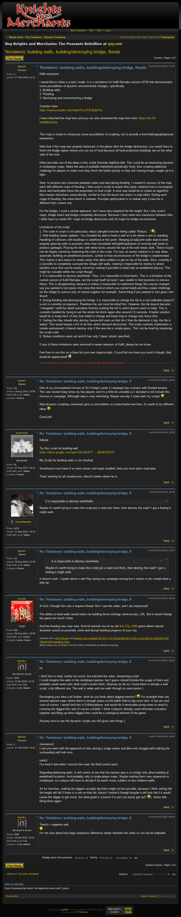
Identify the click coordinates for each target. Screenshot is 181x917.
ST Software (82, 912)
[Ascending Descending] (127, 857)
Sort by (94, 857)
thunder (22, 661)
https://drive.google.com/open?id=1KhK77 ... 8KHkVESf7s (77, 452)
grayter (22, 380)
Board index (16, 37)
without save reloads (85, 638)
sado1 (22, 492)
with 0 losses (62, 638)
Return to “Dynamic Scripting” (23, 873)
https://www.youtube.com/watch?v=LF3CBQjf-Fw (71, 110)
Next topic (142, 37)
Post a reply (11, 56)
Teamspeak (167, 37)
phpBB (64, 909)
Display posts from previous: (58, 857)
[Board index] (39, 27)
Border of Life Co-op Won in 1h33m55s (143, 638)
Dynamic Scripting (54, 37)
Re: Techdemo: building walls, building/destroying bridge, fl (85, 381)
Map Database (77, 30)
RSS (99, 30)
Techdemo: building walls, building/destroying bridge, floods (62, 51)
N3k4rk (22, 66)
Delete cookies (148, 896)
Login (108, 30)
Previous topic (128, 37)
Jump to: (123, 874)
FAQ (91, 30)
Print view (154, 37)
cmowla (22, 598)
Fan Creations (33, 37)
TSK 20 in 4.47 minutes (109, 638)
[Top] (173, 371)
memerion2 (22, 433)
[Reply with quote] (166, 371)
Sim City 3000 (128, 626)
